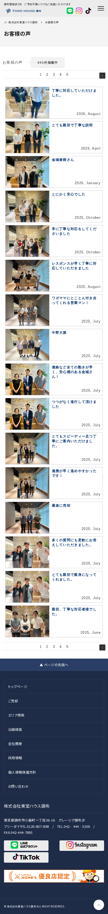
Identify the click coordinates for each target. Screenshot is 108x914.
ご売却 (13, 700)
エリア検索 (16, 715)
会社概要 (15, 743)
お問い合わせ (18, 786)
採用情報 (15, 757)
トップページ (17, 686)
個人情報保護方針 (22, 772)
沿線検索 (15, 729)
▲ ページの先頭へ (54, 664)
